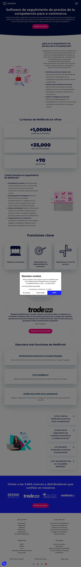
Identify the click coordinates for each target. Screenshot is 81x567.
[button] (4, 563)
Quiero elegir (40, 292)
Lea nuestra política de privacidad (31, 286)
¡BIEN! (54, 292)
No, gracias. (26, 292)
